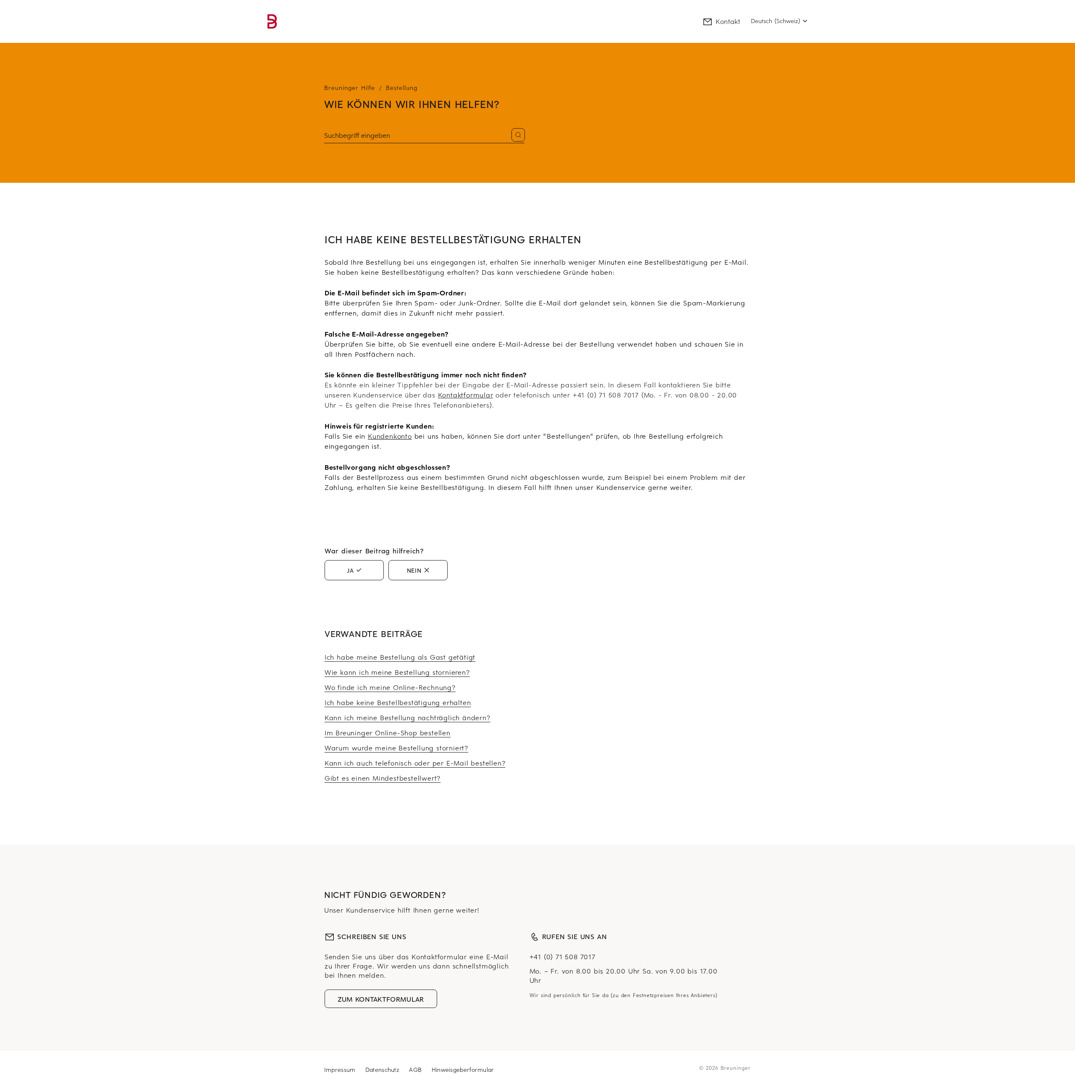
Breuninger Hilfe (349, 88)
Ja (350, 570)
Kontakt (728, 21)
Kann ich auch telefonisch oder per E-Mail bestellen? (415, 762)
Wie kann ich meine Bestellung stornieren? (397, 671)
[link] (272, 21)
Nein (414, 570)
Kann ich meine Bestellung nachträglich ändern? (407, 717)
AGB (416, 1070)
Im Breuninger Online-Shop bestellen (388, 732)
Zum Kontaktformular (381, 998)
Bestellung (401, 88)
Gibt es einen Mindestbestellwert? (382, 777)
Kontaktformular (465, 394)
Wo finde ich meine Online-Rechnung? (390, 687)
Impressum (341, 1070)
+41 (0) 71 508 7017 (562, 956)
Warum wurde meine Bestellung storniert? (396, 747)
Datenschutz (383, 1070)
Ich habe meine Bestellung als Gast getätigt (400, 656)
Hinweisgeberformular (463, 1070)
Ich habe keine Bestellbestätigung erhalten (398, 702)
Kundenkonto (390, 435)
